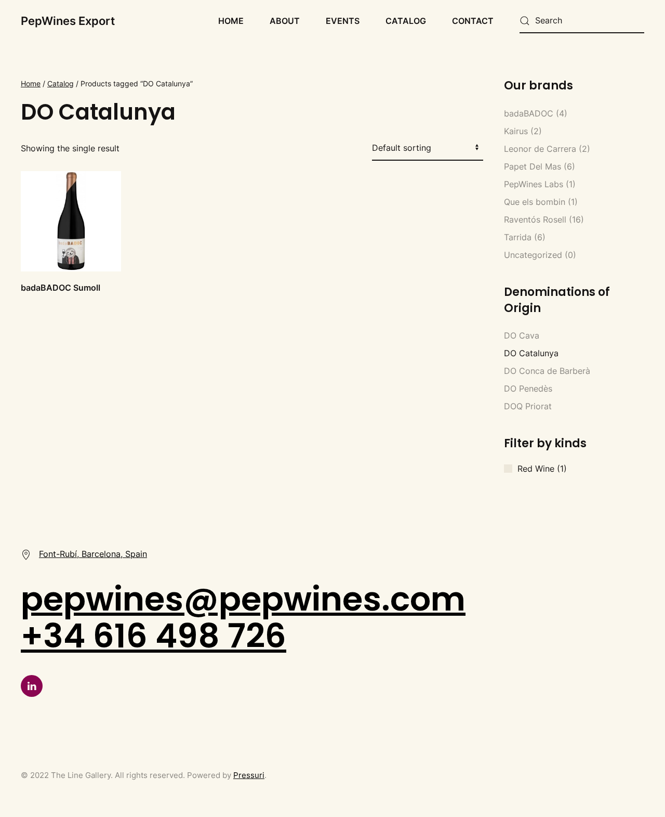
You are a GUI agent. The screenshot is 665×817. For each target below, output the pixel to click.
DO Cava (521, 335)
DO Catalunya (531, 353)
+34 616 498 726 (153, 636)
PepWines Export (68, 21)
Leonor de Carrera (540, 149)
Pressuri (248, 775)
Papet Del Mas (532, 166)
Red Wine (535, 468)
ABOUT (285, 21)
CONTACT (473, 21)
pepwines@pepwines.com (243, 599)
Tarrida (517, 237)
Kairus (516, 131)
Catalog (60, 83)
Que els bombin (534, 202)
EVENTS (343, 21)
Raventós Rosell (535, 219)
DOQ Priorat (528, 406)
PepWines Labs (533, 184)
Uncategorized (533, 255)
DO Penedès (528, 388)
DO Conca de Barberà (547, 371)
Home (31, 83)
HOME (231, 21)
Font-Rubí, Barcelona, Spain (93, 554)
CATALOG (405, 21)
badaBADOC (528, 113)
